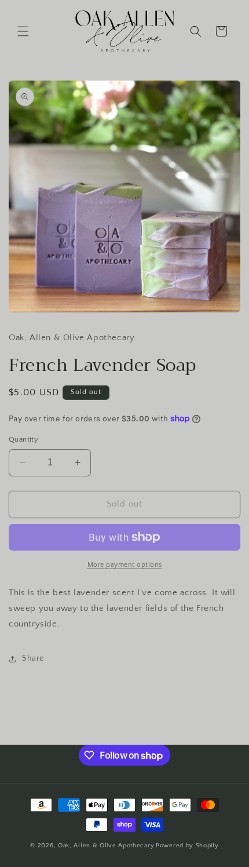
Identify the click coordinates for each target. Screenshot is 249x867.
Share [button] (33, 658)
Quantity (23, 439)
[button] (23, 31)
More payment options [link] (124, 565)
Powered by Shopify (187, 845)
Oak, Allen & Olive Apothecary (106, 845)
